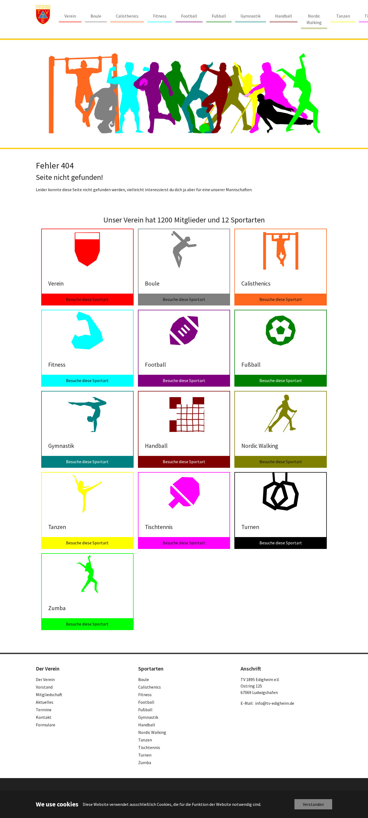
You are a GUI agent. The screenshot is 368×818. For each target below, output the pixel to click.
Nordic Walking (152, 732)
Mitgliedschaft (49, 694)
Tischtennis (149, 747)
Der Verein (45, 679)
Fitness (145, 694)
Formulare (45, 724)
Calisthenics (149, 687)
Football (146, 702)
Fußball (145, 709)
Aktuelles (44, 702)
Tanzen (145, 740)
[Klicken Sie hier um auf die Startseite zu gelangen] (43, 14)
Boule (143, 679)
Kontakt (43, 717)
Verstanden (313, 804)
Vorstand (44, 687)
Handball (146, 724)
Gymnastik (148, 717)
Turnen (144, 755)
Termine (43, 709)
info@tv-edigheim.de (274, 703)
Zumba (144, 762)
